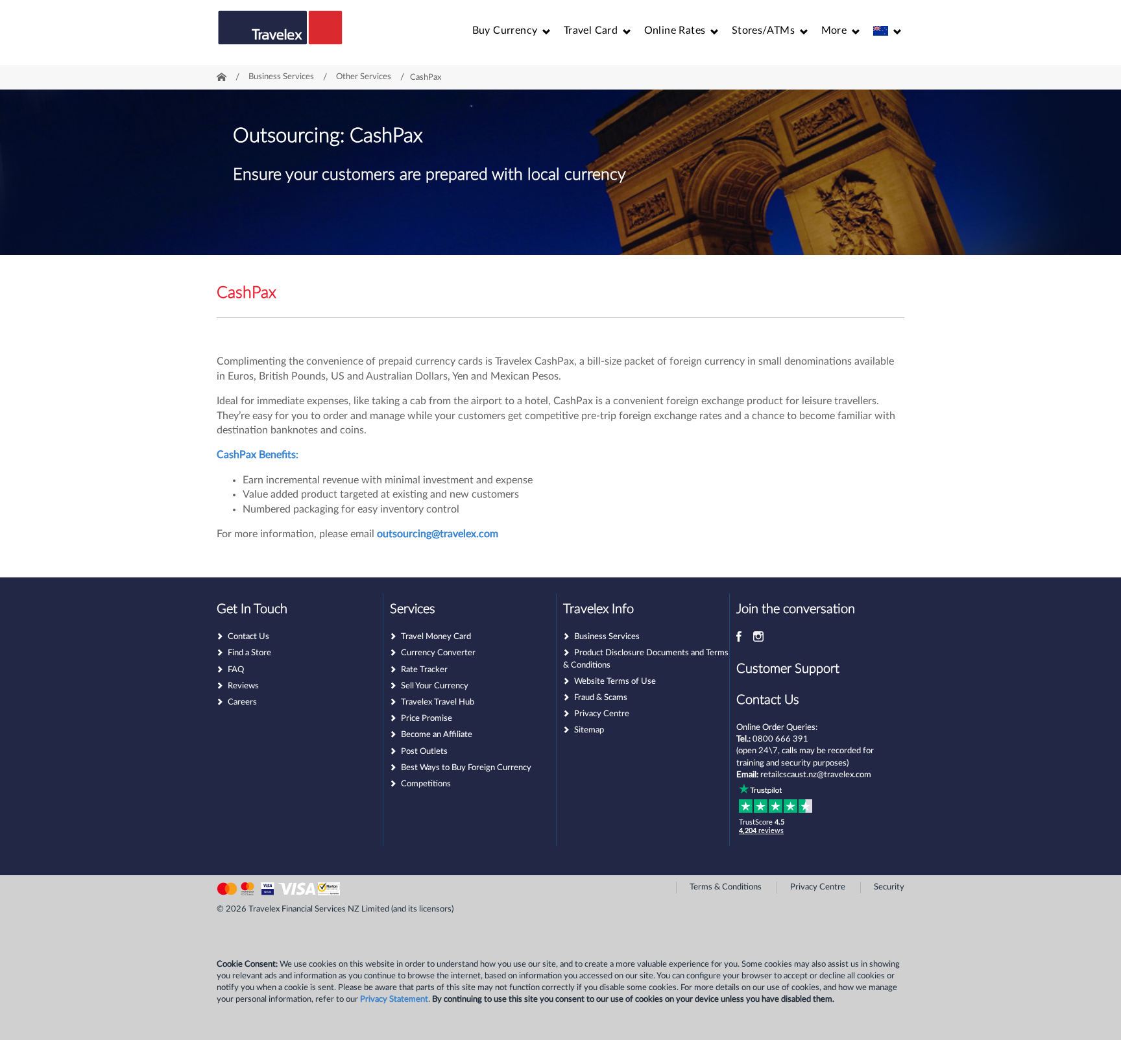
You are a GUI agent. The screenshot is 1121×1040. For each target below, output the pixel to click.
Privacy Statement (394, 999)
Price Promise (426, 718)
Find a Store (249, 653)
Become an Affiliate (436, 735)
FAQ (236, 670)
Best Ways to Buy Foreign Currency (466, 768)
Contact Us (248, 637)
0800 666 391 (780, 739)
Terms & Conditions (726, 887)
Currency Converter (438, 653)
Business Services (607, 637)
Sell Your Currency (434, 686)
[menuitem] (511, 31)
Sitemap (589, 730)
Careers (242, 702)
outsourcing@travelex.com (437, 534)
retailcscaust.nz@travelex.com (815, 775)
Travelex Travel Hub (437, 702)
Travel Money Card (436, 637)
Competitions (426, 784)
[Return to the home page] (280, 33)
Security (889, 887)
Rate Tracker (424, 670)
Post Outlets (424, 751)
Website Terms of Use (615, 681)
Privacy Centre (601, 714)
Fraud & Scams (600, 698)
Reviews (243, 686)
